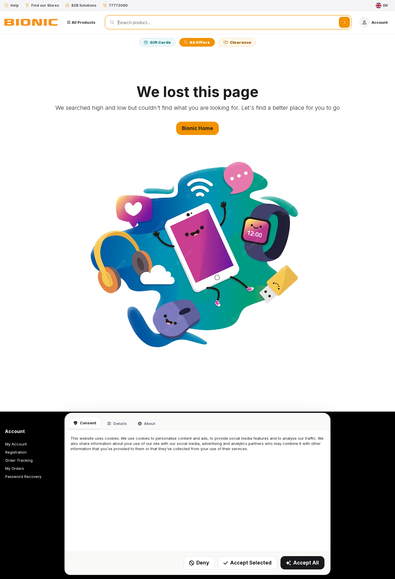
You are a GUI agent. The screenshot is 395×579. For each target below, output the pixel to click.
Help (14, 5)
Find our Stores (45, 5)
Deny (202, 563)
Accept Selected (251, 563)
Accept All (306, 563)
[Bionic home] (31, 22)
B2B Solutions (83, 5)
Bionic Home (197, 128)
